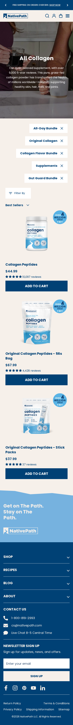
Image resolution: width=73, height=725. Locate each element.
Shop (8, 556)
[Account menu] (54, 16)
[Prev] (5, 5)
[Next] (67, 5)
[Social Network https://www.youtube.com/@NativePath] (33, 688)
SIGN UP (36, 676)
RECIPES (10, 570)
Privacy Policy (12, 709)
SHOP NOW (54, 5)
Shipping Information (40, 709)
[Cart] (61, 16)
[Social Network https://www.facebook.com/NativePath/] (5, 687)
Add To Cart (36, 286)
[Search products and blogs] (47, 16)
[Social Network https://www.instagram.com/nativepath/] (15, 687)
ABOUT (9, 596)
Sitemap (64, 709)
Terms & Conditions (56, 703)
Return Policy (12, 703)
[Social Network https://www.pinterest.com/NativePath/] (24, 687)
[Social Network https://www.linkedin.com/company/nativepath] (42, 688)
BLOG (8, 583)
